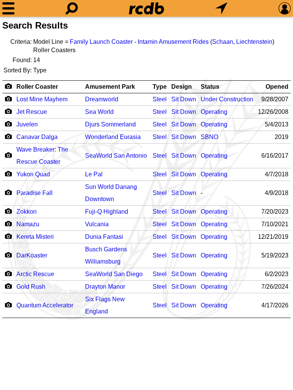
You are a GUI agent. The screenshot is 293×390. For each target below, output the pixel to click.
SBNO (209, 137)
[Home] (146, 8)
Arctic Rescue (35, 274)
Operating (214, 112)
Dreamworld (101, 99)
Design (181, 86)
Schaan (222, 41)
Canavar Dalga (37, 137)
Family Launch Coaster (101, 41)
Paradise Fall (34, 193)
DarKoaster (31, 255)
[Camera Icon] (8, 98)
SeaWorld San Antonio (116, 155)
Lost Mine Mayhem (42, 99)
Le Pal (94, 174)
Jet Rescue (31, 112)
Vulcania (97, 224)
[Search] (72, 8)
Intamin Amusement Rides (173, 41)
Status (210, 86)
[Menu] (8, 8)
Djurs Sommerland (110, 124)
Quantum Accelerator (44, 305)
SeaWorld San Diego (114, 274)
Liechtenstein (254, 41)
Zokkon (26, 211)
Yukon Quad (33, 174)
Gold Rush (30, 286)
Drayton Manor (105, 286)
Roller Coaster (37, 86)
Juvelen (27, 124)
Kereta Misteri (35, 236)
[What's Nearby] (221, 8)
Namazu (27, 224)
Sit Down (183, 99)
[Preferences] (285, 8)
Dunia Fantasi (104, 236)
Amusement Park (110, 86)
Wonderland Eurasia (113, 137)
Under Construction (227, 99)
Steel (160, 99)
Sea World (99, 112)
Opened (277, 86)
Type (160, 86)
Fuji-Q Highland (106, 211)
